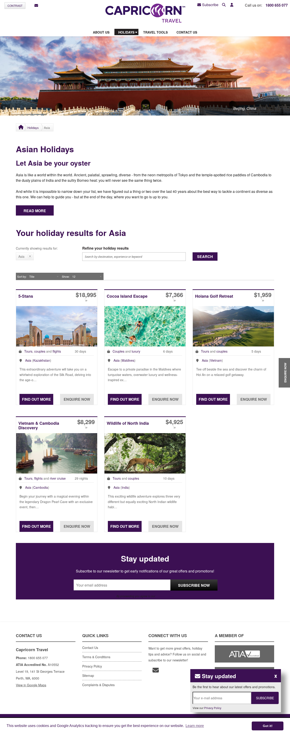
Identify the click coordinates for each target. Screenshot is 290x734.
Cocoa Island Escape (127, 296)
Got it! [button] (268, 726)
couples (39, 351)
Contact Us (90, 647)
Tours (28, 351)
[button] (231, 4)
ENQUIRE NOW (285, 373)
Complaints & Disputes (98, 684)
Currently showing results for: (37, 248)
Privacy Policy (164, 596)
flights (57, 351)
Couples (118, 351)
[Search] (224, 4)
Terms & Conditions (96, 657)
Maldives (128, 360)
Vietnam (216, 360)
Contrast (14, 5)
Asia (28, 360)
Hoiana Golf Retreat (214, 296)
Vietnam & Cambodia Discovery (38, 426)
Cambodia (40, 487)
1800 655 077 (277, 5)
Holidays (33, 127)
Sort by (21, 276)
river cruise (58, 478)
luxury (136, 351)
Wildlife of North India (128, 423)
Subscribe (210, 4)
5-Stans (25, 296)
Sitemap (88, 675)
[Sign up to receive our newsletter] (36, 5)
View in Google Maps (31, 685)
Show (65, 276)
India (125, 487)
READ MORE (35, 210)
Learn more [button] (195, 726)
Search (205, 256)
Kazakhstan (41, 360)
